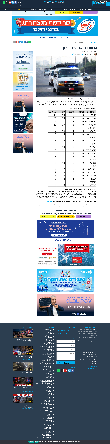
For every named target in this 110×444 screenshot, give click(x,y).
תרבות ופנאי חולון (47, 436)
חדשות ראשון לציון (47, 363)
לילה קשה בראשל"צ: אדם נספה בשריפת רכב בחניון (23, 357)
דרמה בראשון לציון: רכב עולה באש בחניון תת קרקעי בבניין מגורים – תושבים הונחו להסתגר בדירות (23, 406)
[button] (108, 4)
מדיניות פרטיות (92, 368)
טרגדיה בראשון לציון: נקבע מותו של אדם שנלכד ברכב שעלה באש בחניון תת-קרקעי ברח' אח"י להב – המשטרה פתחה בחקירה (23, 389)
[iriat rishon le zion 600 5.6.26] (23, 91)
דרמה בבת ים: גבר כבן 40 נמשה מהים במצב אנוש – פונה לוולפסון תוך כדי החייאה (24, 340)
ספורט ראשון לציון (47, 403)
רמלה (50, 421)
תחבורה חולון (48, 428)
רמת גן (50, 423)
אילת (51, 332)
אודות (19, 5)
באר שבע (49, 338)
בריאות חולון (49, 345)
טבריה (50, 372)
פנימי (50, 411)
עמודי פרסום (48, 404)
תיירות (50, 430)
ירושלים (50, 377)
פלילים (74, 9)
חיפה (51, 370)
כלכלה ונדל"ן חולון (47, 382)
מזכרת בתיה (49, 390)
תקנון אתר (94, 366)
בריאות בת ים (48, 343)
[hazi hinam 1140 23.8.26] (55, 38)
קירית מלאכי (49, 416)
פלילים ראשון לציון (47, 410)
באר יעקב (49, 12)
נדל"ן (50, 393)
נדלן (51, 394)
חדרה (50, 357)
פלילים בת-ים (48, 407)
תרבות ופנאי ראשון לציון (46, 437)
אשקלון (50, 335)
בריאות (52, 9)
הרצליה (50, 356)
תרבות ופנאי (67, 9)
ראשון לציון (76, 12)
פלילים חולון (49, 409)
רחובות (30, 12)
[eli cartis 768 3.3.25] (65, 316)
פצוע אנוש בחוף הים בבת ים (26, 372)
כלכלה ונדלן (58, 9)
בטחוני (50, 340)
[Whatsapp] (4, 2)
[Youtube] (10, 2)
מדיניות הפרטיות (44, 441)
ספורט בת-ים (48, 400)
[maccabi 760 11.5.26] (65, 241)
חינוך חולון (49, 367)
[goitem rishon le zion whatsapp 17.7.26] (23, 70)
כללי (51, 384)
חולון (90, 12)
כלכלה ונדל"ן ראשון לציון (45, 383)
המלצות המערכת (47, 355)
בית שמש (49, 342)
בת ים (62, 12)
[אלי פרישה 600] (23, 132)
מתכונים (50, 392)
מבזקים (50, 387)
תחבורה (50, 426)
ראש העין (50, 417)
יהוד (51, 376)
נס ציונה (39, 12)
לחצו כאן (49, 202)
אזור (51, 331)
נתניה (50, 397)
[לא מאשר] (107, 441)
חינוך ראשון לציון (47, 369)
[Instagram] (7, 2)
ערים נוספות (49, 14)
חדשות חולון (90, 42)
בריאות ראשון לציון (47, 346)
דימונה (50, 353)
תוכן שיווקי (45, 9)
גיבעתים (50, 352)
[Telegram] (12, 2)
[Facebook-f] (15, 2)
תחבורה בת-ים (48, 427)
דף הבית (20, 2)
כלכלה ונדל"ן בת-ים (47, 380)
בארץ (39, 9)
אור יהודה (49, 329)
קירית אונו (49, 414)
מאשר (36, 441)
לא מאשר (31, 441)
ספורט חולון (49, 401)
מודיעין (50, 389)
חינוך (79, 9)
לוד (51, 386)
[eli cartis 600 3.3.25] (23, 111)
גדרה (51, 350)
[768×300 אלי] (65, 265)
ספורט (50, 399)
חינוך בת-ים (49, 366)
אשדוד (50, 333)
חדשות (84, 9)
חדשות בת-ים (48, 360)
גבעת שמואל (49, 349)
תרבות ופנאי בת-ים (47, 434)
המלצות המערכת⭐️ (24, 9)
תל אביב (50, 431)
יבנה (51, 375)
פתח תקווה (49, 413)
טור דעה (33, 9)
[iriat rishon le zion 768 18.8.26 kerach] (65, 291)
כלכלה (50, 379)
